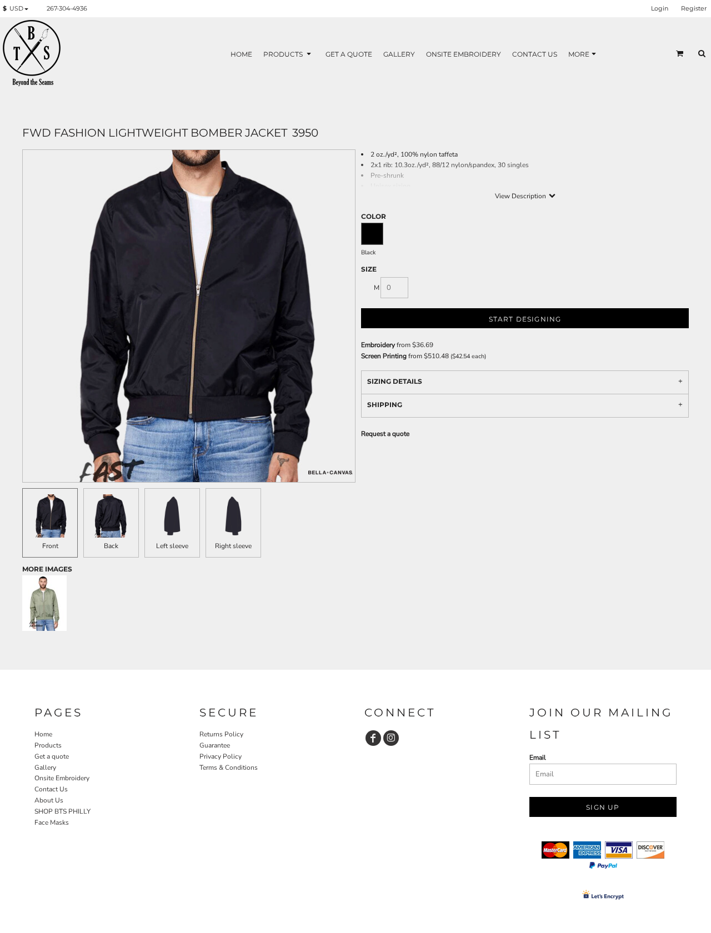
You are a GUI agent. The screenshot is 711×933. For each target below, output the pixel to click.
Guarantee (214, 745)
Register (694, 8)
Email (537, 757)
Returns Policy (221, 734)
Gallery (45, 767)
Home (43, 734)
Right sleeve (233, 545)
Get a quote (51, 756)
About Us (48, 800)
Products (48, 745)
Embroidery (378, 344)
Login (659, 8)
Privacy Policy (220, 756)
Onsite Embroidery (61, 778)
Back (111, 545)
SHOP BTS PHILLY (62, 811)
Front (50, 545)
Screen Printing (384, 356)
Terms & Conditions (228, 767)
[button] (18, 9)
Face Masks (51, 822)
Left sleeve (172, 545)
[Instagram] (391, 738)
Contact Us (51, 789)
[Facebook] (373, 738)
